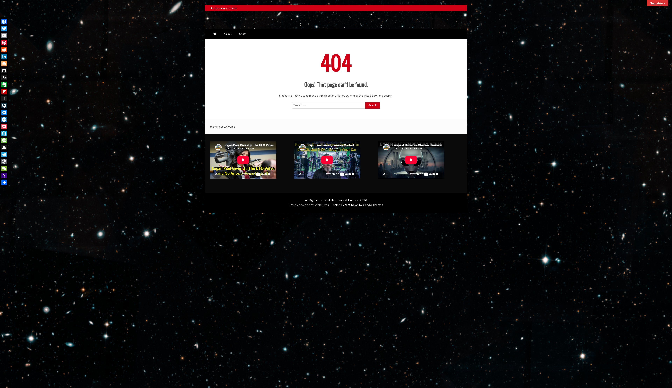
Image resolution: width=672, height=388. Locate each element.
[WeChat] (4, 168)
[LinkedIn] (4, 56)
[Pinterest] (4, 42)
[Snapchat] (4, 147)
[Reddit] (4, 49)
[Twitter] (4, 28)
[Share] (4, 182)
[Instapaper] (4, 98)
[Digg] (4, 77)
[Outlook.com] (4, 119)
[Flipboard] (4, 91)
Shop (242, 33)
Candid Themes (373, 205)
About (228, 33)
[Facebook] (4, 21)
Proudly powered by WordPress (309, 205)
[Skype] (4, 133)
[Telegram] (4, 154)
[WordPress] (4, 161)
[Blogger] (4, 63)
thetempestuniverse (222, 126)
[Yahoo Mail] (4, 175)
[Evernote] (4, 84)
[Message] (4, 140)
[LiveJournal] (4, 105)
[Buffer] (4, 70)
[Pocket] (4, 126)
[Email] (4, 35)
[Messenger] (4, 112)
